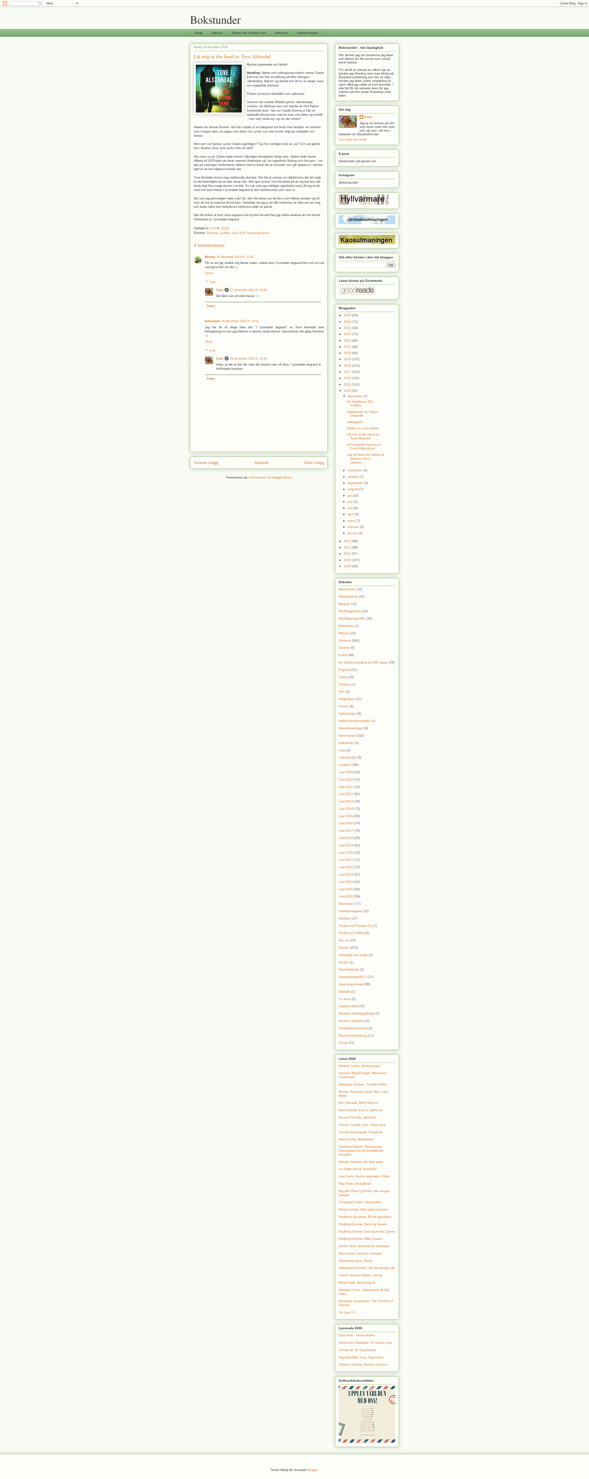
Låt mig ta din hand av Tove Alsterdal (363, 436)
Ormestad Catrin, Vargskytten (360, 1202)
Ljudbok (225, 233)
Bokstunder (215, 19)
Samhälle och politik (353, 955)
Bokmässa (346, 626)
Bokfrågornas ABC (352, 618)
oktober (354, 477)
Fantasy (344, 684)
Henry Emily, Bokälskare (356, 1139)
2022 (348, 340)
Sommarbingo (349, 969)
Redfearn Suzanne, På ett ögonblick (365, 1217)
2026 (348, 315)
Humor (344, 706)
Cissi (219, 290)
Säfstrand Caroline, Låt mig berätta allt (367, 1268)
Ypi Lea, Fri (347, 1312)
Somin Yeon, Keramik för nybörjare (364, 1246)
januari (353, 533)
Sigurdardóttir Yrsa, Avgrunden (361, 1357)
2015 (348, 384)
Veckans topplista (351, 1021)
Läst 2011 (346, 787)
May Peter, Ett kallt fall (355, 1183)
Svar (212, 282)
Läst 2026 (346, 896)
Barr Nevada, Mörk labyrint (358, 1102)
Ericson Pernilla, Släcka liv (358, 1117)
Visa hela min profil (352, 139)
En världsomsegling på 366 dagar (363, 662)
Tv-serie (345, 999)
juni (351, 502)
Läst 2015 (346, 816)
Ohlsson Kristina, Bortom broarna (363, 1364)
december (355, 396)
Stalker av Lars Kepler (363, 428)
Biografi (344, 604)
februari (354, 527)
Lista (342, 750)
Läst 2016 (346, 823)
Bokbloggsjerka (350, 611)
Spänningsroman (258, 233)
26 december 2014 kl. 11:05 (235, 257)
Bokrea (344, 633)
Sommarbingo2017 (353, 977)
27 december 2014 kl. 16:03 (248, 290)
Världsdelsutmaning (353, 1028)
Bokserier (281, 33)
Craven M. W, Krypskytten (357, 1350)
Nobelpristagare (307, 33)
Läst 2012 (346, 794)
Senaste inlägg (206, 463)
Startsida (261, 463)
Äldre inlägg (314, 463)
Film (342, 691)
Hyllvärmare (347, 713)
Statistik (344, 991)
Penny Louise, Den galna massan (363, 1209)
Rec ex (344, 940)
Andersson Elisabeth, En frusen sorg (365, 1342)
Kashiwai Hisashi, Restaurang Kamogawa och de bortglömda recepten (361, 1150)
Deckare (212, 233)
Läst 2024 (346, 882)
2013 (348, 541)
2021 (348, 347)
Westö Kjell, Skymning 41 (357, 1282)
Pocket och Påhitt (351, 933)
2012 (348, 547)
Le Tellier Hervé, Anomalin (358, 1169)
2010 (348, 560)
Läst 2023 (346, 874)
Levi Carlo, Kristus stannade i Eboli (364, 1176)
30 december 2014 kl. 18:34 (248, 358)
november (355, 470)
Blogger (313, 1470)
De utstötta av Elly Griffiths (360, 403)
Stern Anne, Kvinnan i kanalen (360, 1253)
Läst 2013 (346, 801)
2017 (348, 372)
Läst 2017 (346, 830)
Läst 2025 (346, 889)
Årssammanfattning (353, 1035)
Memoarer (346, 903)
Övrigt (343, 1042)
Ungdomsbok (348, 1006)
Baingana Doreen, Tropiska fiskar (363, 1084)
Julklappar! (355, 422)
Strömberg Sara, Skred (355, 1261)
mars (352, 520)
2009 (348, 566)
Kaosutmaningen (351, 728)
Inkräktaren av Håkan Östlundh (362, 414)
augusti (353, 489)
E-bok (343, 655)
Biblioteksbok (348, 596)
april (351, 514)
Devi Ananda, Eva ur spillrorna (361, 1110)
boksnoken (212, 321)
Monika (210, 257)
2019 (348, 359)
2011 (348, 553)
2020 (348, 353)
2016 (348, 378)
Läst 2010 (346, 779)
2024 (348, 328)
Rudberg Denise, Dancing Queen (363, 1224)
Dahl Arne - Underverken (357, 1335)
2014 (348, 390)
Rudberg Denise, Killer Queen (360, 1238)
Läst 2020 (346, 852)
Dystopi (344, 647)
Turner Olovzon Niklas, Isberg (360, 1275)
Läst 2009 (346, 772)
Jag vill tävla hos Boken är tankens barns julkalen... (366, 458)
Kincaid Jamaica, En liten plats (361, 1162)
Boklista (217, 33)
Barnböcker (347, 589)
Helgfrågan (347, 699)
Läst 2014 (238, 233)
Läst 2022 (346, 867)
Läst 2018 (346, 838)
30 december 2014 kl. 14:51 (240, 321)
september (356, 483)
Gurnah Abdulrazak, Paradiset (360, 1132)
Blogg (198, 33)
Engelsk (344, 670)
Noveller (345, 918)
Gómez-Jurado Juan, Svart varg (362, 1125)
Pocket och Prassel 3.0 (355, 926)
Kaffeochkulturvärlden (354, 721)
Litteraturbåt (347, 757)
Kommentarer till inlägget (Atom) (270, 477)
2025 (348, 321)
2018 (348, 365)
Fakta (343, 677)
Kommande (347, 735)
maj (351, 508)
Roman (344, 947)
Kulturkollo (346, 743)
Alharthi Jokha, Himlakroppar (360, 1066)
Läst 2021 (346, 860)
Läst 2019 (346, 845)
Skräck (344, 962)
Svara (209, 273)
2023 (348, 334)
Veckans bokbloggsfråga (356, 1013)
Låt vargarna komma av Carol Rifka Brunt (364, 446)
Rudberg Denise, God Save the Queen (367, 1231)
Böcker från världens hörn (249, 33)
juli (350, 495)
